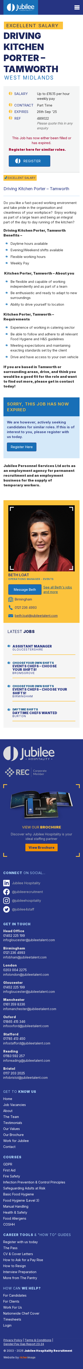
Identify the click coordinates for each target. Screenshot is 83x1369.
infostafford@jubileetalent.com (26, 1043)
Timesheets (12, 1319)
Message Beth (25, 589)
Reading (10, 1051)
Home (7, 1099)
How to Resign (14, 1266)
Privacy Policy (12, 1340)
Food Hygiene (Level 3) (21, 1200)
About (7, 1111)
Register (32, 161)
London (10, 965)
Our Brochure (13, 1135)
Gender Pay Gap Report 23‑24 (23, 1344)
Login (7, 1325)
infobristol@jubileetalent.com (25, 1077)
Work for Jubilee (16, 1141)
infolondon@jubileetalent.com (26, 974)
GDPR (7, 1164)
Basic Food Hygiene (18, 1194)
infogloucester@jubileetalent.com (29, 940)
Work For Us (12, 1307)
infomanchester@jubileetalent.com (29, 1009)
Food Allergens (14, 1218)
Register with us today (20, 1242)
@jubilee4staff (23, 909)
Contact (9, 1147)
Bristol (9, 1068)
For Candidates (15, 1295)
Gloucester (13, 983)
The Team (11, 1117)
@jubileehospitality (26, 900)
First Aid (9, 1170)
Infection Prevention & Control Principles (34, 1182)
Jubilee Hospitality (26, 883)
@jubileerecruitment (27, 892)
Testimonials (12, 1123)
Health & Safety (15, 1212)
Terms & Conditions (38, 1340)
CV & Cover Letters (18, 1254)
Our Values (11, 1129)
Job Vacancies (14, 1105)
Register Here (22, 447)
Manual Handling (15, 1206)
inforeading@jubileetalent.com (26, 1060)
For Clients (11, 1301)
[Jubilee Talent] (20, 7)
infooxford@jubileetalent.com (26, 1026)
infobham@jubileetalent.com (25, 957)
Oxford (9, 1017)
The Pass (10, 1248)
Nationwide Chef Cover (21, 1313)
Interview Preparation (19, 1272)
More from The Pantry (20, 1278)
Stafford (10, 1034)
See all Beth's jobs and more (57, 589)
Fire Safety (11, 1176)
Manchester (14, 1000)
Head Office (13, 931)
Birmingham (14, 948)
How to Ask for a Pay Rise (23, 1260)
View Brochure (41, 847)
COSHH (9, 1224)
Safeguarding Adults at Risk (24, 1188)
